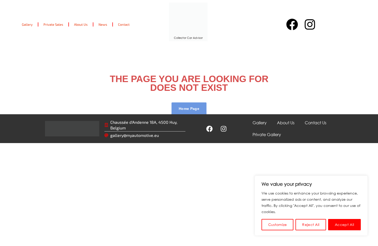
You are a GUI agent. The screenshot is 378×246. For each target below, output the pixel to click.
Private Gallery (267, 134)
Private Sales (53, 24)
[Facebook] (292, 24)
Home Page (189, 109)
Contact (124, 24)
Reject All (310, 224)
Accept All (344, 224)
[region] (311, 205)
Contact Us (315, 122)
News (102, 24)
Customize (277, 224)
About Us (81, 24)
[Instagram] (310, 24)
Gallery (27, 24)
